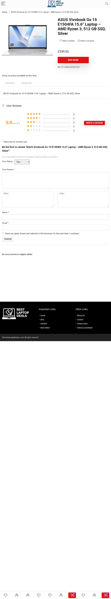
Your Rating (7, 161)
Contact (80, 319)
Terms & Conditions (84, 327)
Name (5, 212)
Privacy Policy (82, 323)
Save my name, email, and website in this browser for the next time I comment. (42, 233)
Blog (42, 319)
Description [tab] (10, 83)
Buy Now (73, 60)
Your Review (8, 169)
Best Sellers (45, 327)
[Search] (107, 3)
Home (4, 12)
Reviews (43, 323)
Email (5, 223)
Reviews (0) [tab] (27, 83)
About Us (81, 315)
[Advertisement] (55, 280)
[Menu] (3, 3)
